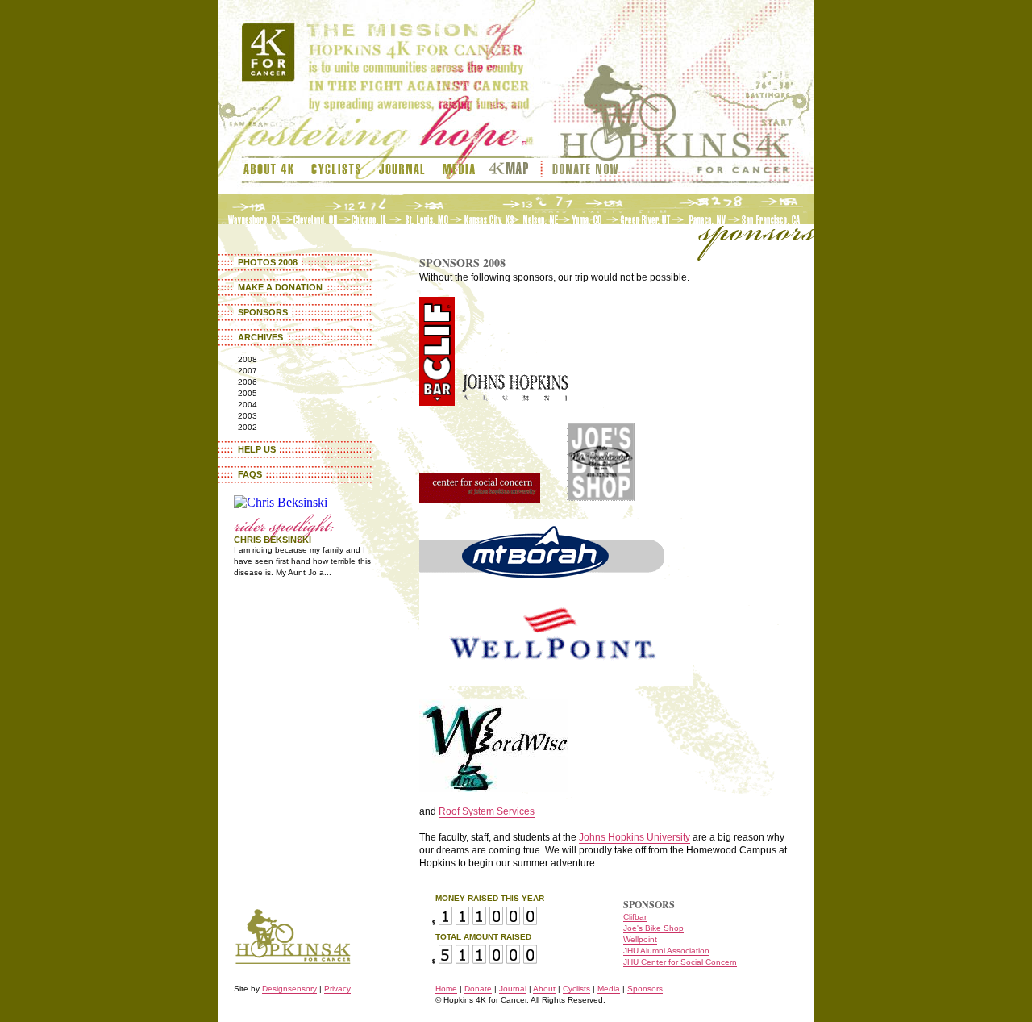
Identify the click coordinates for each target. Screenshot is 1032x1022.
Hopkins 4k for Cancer (292, 927)
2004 (247, 404)
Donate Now (584, 169)
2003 (247, 415)
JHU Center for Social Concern (680, 961)
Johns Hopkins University (634, 837)
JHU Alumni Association (666, 950)
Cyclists (336, 169)
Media (459, 169)
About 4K (272, 169)
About (544, 988)
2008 (247, 359)
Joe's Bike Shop (653, 928)
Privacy (337, 988)
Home (446, 988)
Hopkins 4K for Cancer (682, 97)
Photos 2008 (268, 262)
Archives (260, 337)
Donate (478, 988)
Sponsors (263, 312)
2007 (247, 370)
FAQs (250, 474)
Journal (401, 169)
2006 (247, 382)
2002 (247, 427)
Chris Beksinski (272, 539)
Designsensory (289, 988)
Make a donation (280, 287)
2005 (247, 393)
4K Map (513, 169)
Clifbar (635, 916)
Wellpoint (640, 939)
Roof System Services (487, 811)
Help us (257, 449)
